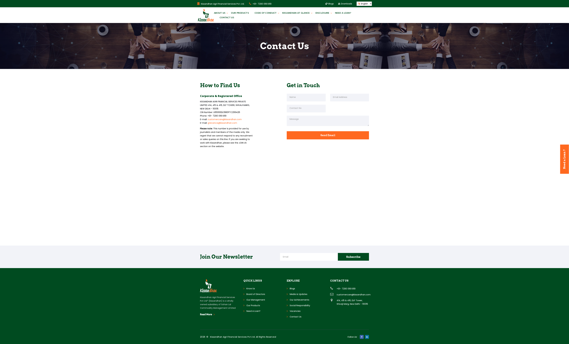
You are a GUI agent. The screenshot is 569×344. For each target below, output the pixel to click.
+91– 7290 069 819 (262, 3)
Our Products (240, 13)
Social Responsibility (300, 305)
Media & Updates (298, 294)
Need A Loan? (343, 13)
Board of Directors (255, 294)
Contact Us (227, 17)
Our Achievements (299, 299)
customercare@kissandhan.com (225, 119)
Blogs (331, 3)
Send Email (327, 135)
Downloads (346, 3)
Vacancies (295, 311)
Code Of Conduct (266, 13)
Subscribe (353, 256)
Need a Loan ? (564, 159)
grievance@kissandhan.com (222, 122)
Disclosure (322, 13)
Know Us (250, 288)
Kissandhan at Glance (296, 13)
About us (219, 13)
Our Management (255, 299)
